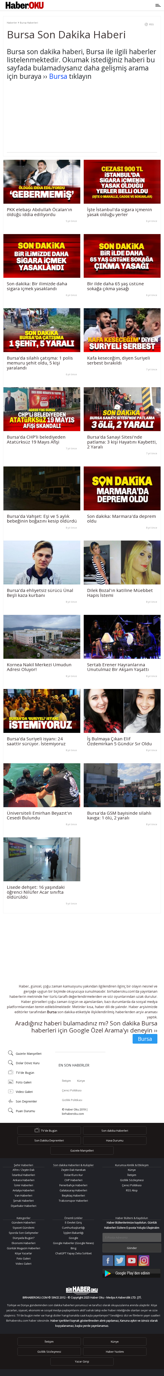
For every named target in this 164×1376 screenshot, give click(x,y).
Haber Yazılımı (115, 1352)
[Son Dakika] (24, 5)
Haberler (12, 22)
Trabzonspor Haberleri (73, 1201)
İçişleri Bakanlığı (73, 1233)
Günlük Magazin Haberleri (23, 1248)
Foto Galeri (23, 1082)
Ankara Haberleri (23, 1180)
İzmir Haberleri (23, 1185)
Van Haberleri (23, 1195)
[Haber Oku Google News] (131, 1273)
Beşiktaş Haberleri (73, 1195)
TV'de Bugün (25, 1073)
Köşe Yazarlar (23, 1253)
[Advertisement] (82, 122)
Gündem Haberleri (23, 1222)
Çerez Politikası (72, 1090)
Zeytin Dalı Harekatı (73, 1170)
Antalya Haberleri (23, 1190)
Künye (81, 1081)
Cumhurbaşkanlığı (73, 1228)
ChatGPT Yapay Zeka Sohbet (73, 1253)
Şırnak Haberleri (23, 1201)
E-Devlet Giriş (73, 1222)
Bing (73, 1248)
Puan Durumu (25, 1111)
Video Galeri (24, 1092)
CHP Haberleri (73, 1180)
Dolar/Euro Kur (73, 1175)
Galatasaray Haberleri (73, 1190)
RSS (151, 24)
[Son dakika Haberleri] (82, 1290)
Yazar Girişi (82, 1361)
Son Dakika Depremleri (49, 1140)
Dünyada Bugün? (23, 1238)
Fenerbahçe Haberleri (73, 1185)
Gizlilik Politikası (72, 1100)
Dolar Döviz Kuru (28, 1063)
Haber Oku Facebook (107, 1261)
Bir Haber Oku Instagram (144, 1261)
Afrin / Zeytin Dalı (23, 1170)
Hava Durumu (114, 1140)
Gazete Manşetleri (28, 1054)
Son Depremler (26, 1101)
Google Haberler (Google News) (73, 1243)
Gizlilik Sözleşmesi (132, 1180)
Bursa (58, 76)
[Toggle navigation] (102, 5)
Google (73, 1238)
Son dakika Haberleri (114, 1130)
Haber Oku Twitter (120, 1261)
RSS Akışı (132, 1190)
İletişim (66, 1081)
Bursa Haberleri (29, 22)
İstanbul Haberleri (23, 1175)
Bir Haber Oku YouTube (131, 1261)
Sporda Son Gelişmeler (23, 1233)
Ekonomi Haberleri (23, 1243)
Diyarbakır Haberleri (23, 1206)
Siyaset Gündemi (23, 1228)
